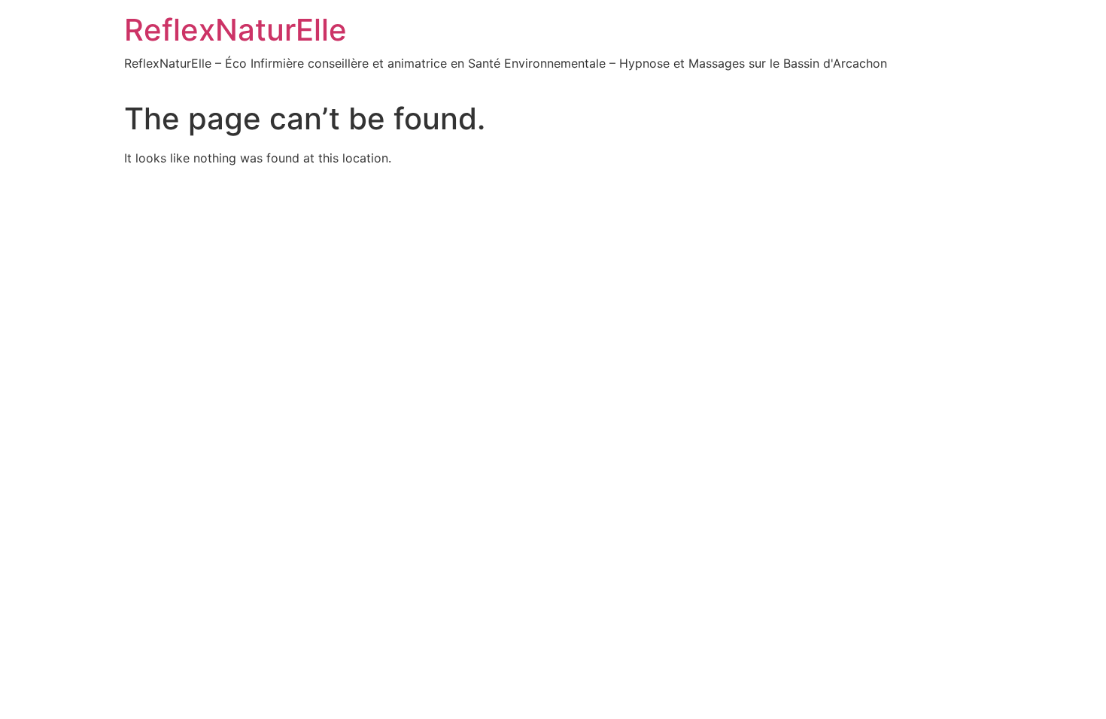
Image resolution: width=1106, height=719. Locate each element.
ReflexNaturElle (235, 29)
